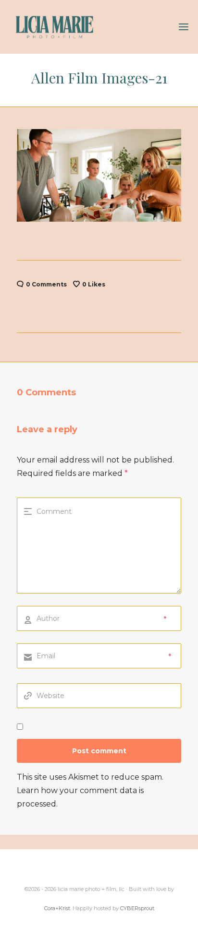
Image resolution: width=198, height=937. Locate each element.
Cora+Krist (57, 908)
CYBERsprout (137, 908)
